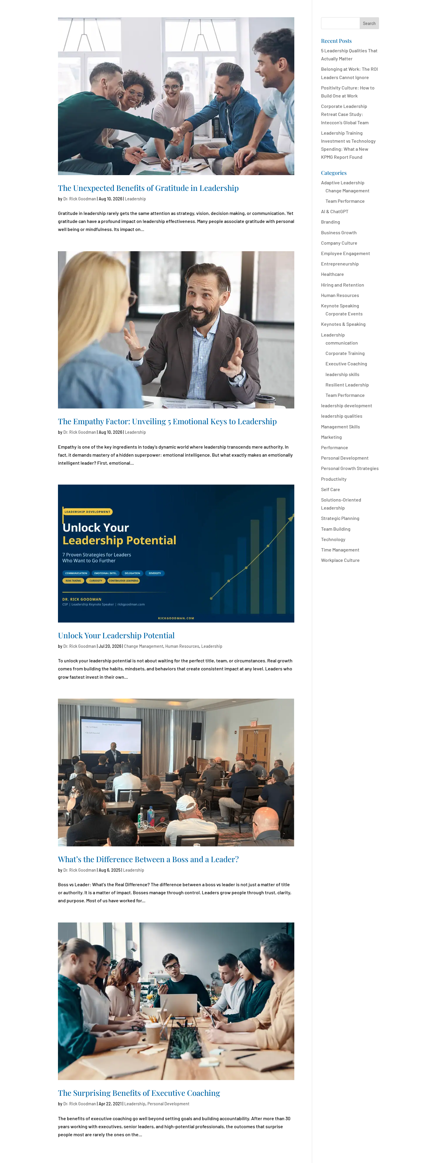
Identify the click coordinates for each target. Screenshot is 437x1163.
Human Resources (182, 646)
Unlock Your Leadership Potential (116, 635)
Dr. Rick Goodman (79, 198)
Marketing (331, 437)
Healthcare (332, 274)
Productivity (334, 479)
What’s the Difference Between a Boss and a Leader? (148, 859)
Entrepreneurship (340, 263)
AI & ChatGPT (334, 211)
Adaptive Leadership (342, 182)
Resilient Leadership (347, 384)
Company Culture (339, 243)
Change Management (143, 646)
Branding (330, 221)
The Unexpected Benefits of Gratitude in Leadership (148, 188)
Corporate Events (344, 313)
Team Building (335, 529)
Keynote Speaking (340, 305)
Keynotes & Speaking (343, 324)
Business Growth (339, 232)
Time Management (340, 549)
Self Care (330, 489)
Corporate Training (345, 353)
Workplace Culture (340, 560)
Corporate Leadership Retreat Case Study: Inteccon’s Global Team (345, 114)
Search (369, 23)
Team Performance (345, 201)
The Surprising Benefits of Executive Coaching (139, 1092)
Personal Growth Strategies (350, 468)
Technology (333, 539)
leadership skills (342, 374)
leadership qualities (341, 416)
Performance (334, 447)
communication (342, 342)
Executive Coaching (346, 363)
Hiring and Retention (342, 284)
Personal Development (168, 1103)
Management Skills (340, 426)
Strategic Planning (340, 518)
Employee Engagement (345, 253)
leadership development (346, 405)
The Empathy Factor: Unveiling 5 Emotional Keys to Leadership (167, 421)
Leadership (135, 198)
